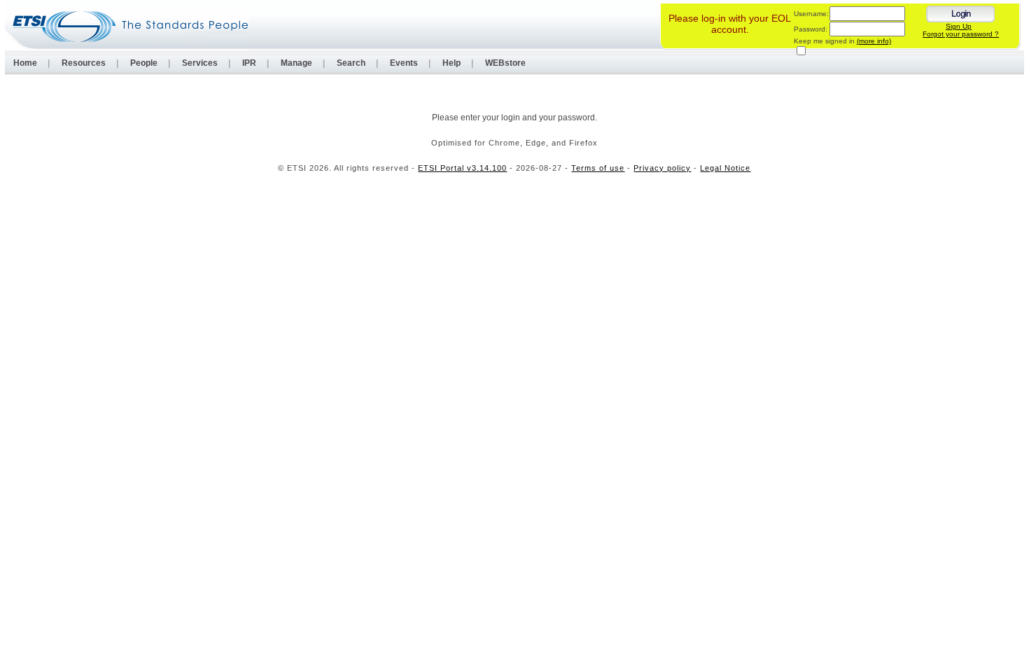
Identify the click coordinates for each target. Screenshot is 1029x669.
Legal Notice (725, 168)
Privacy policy (662, 168)
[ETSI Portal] (126, 26)
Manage (296, 63)
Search (351, 63)
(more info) (874, 41)
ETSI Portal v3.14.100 (462, 168)
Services (200, 63)
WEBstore (505, 63)
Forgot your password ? (961, 34)
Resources (84, 63)
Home (25, 63)
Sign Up (959, 26)
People (144, 63)
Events (404, 63)
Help (451, 63)
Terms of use (597, 168)
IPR (249, 63)
